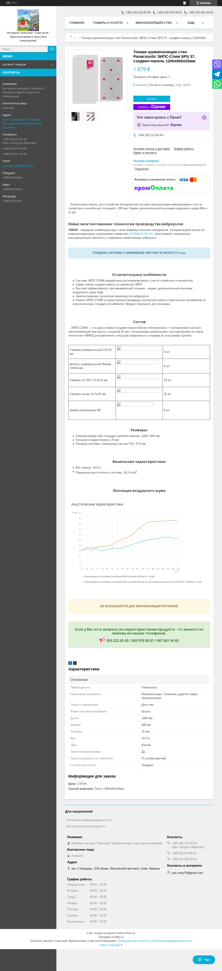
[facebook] (70, 663)
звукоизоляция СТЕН (153, 22)
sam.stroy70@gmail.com (18, 166)
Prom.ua (130, 933)
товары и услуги (107, 22)
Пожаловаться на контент (134, 940)
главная (76, 22)
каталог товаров (14, 64)
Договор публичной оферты (86, 826)
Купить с (144, 107)
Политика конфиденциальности (89, 820)
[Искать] (52, 49)
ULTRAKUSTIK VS (141, 233)
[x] (75, 663)
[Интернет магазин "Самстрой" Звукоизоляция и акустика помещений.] (28, 20)
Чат (207, 959)
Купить (152, 99)
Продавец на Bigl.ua (111, 937)
